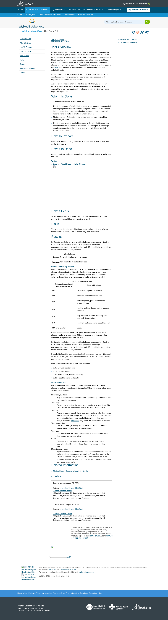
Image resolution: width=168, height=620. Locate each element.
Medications (57, 15)
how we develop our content (68, 569)
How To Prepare (26, 47)
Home (20, 10)
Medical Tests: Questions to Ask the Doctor (71, 471)
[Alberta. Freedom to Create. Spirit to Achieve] (140, 608)
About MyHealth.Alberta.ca (93, 10)
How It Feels (24, 56)
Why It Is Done (25, 43)
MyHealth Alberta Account (138, 10)
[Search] (147, 22)
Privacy (47, 610)
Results (22, 64)
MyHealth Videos (58, 10)
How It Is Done (25, 51)
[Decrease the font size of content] (142, 32)
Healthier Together (114, 10)
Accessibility (38, 610)
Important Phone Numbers (55, 593)
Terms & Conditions (25, 610)
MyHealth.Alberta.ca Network (136, 4)
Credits (22, 73)
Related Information (27, 68)
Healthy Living (31, 15)
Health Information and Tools (37, 10)
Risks (22, 60)
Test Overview (25, 39)
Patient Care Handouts (85, 15)
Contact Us (93, 593)
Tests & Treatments (45, 15)
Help (100, 593)
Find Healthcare (74, 10)
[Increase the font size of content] (147, 32)
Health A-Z (21, 15)
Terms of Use (94, 536)
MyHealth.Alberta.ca (31, 23)
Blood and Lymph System (127, 39)
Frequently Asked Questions (77, 593)
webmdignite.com (86, 572)
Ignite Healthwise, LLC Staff (71, 509)
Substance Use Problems (127, 42)
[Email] (134, 32)
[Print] (138, 32)
